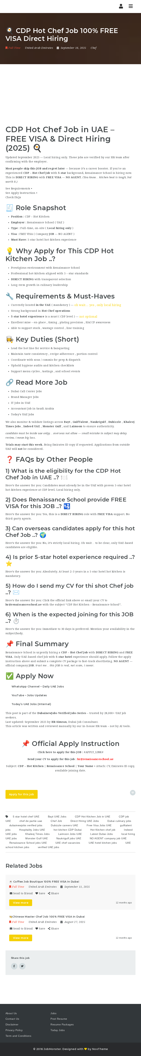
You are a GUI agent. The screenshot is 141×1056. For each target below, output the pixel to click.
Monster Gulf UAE (36, 838)
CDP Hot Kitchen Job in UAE (92, 816)
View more (20, 902)
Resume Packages (62, 1024)
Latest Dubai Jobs (101, 833)
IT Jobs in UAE (20, 402)
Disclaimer (12, 1024)
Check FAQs (13, 197)
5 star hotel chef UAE (26, 816)
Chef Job (56, 820)
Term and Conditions (18, 1035)
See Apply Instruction (20, 192)
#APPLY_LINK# (93, 752)
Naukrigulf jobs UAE (68, 838)
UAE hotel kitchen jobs (103, 842)
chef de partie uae (30, 820)
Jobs (53, 1013)
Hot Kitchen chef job (102, 829)
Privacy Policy (14, 1030)
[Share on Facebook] (14, 966)
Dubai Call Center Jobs (26, 391)
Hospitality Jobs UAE (32, 829)
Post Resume (58, 1018)
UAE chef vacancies (67, 842)
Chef (93, 47)
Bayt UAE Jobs (57, 816)
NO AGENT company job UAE (108, 838)
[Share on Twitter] (22, 966)
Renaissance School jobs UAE (28, 842)
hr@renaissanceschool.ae (95, 759)
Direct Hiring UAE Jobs (84, 820)
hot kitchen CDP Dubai (68, 829)
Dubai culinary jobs (119, 820)
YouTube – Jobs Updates (29, 695)
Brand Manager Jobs (25, 397)
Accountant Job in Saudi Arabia (32, 408)
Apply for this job (21, 794)
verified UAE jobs (48, 847)
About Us (11, 1013)
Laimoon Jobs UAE (70, 833)
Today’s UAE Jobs (22, 414)
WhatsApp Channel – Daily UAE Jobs (38, 686)
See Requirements (18, 188)
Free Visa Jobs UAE (99, 825)
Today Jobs (57, 1030)
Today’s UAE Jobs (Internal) (31, 704)
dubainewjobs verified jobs (25, 825)
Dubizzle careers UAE (64, 825)
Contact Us (12, 1018)
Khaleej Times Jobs (37, 833)
